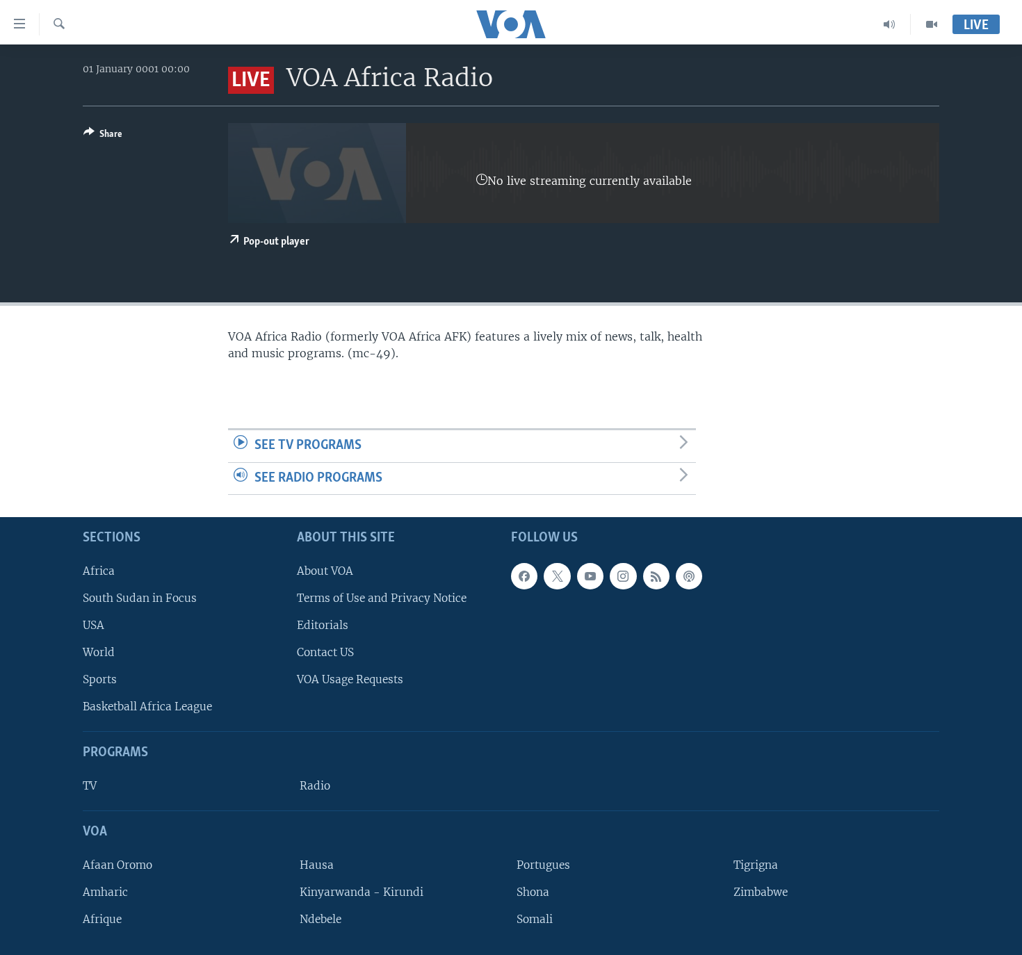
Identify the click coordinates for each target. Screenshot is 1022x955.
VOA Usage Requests (350, 679)
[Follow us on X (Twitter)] (557, 576)
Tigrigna (755, 865)
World (99, 652)
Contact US (325, 652)
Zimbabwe (760, 892)
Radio (315, 785)
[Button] (102, 136)
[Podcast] (689, 576)
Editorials (322, 625)
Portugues (543, 865)
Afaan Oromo (117, 865)
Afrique (102, 919)
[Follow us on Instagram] (623, 576)
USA (93, 625)
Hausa (317, 865)
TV (90, 785)
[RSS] (656, 576)
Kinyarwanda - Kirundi (361, 892)
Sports (100, 679)
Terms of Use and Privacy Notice (382, 598)
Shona (533, 892)
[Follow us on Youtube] (590, 576)
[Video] (931, 24)
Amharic (105, 892)
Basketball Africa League (147, 707)
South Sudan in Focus (140, 598)
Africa (99, 571)
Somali (535, 919)
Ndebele (320, 919)
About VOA (325, 571)
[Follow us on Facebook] (524, 576)
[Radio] (889, 24)
